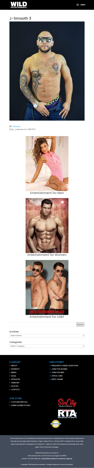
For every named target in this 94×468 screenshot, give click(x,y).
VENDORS (15, 382)
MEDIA (13, 372)
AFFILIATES (15, 379)
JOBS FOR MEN (58, 372)
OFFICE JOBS (57, 376)
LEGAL (13, 376)
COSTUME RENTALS (19, 402)
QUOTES (14, 386)
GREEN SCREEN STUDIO (20, 405)
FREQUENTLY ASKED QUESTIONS (65, 365)
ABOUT (14, 365)
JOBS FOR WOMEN (59, 369)
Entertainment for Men (47, 193)
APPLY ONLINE (57, 379)
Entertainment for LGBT (47, 317)
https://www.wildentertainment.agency (56, 459)
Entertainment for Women (46, 255)
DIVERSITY (15, 369)
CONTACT (15, 389)
